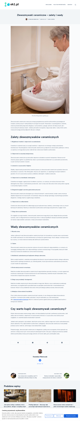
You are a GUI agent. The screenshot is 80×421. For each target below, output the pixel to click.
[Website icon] (40, 360)
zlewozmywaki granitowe (20, 299)
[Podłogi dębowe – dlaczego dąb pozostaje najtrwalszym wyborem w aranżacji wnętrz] (40, 395)
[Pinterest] (47, 343)
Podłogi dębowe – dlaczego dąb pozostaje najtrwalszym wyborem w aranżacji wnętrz (39, 406)
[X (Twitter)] (32, 343)
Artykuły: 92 (40, 363)
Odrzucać (58, 416)
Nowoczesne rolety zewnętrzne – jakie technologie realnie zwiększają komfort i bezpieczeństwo (64, 406)
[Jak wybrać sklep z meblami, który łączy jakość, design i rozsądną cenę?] (15, 395)
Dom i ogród (51, 19)
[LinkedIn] (62, 343)
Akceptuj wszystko (71, 416)
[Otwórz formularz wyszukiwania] (75, 4)
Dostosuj (48, 416)
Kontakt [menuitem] (70, 4)
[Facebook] (18, 343)
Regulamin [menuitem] (48, 4)
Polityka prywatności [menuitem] (59, 4)
